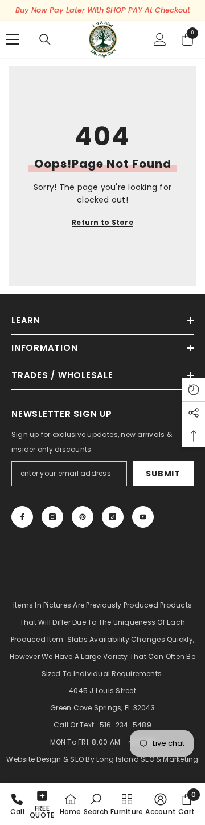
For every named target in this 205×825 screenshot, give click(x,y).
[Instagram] (52, 517)
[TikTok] (113, 517)
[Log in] (160, 39)
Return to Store (102, 222)
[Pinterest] (82, 517)
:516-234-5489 (124, 725)
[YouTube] (143, 517)
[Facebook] (22, 517)
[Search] (45, 39)
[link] (96, 803)
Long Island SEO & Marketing (147, 759)
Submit (163, 473)
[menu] (12, 39)
